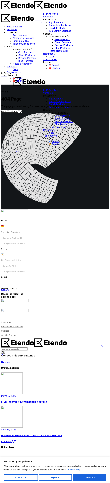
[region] (55, 470)
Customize (20, 477)
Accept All (90, 477)
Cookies (5, 331)
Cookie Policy (73, 469)
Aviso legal (6, 322)
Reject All (55, 477)
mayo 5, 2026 (8, 395)
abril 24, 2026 (8, 429)
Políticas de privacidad (12, 326)
